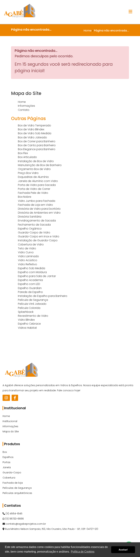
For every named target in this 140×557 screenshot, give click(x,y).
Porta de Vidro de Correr (34, 189)
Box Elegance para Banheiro (36, 149)
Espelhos (8, 457)
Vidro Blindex (26, 320)
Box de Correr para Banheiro (36, 141)
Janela (7, 467)
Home (22, 102)
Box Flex (23, 153)
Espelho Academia (30, 280)
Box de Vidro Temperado (34, 125)
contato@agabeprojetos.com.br (25, 524)
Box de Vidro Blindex (31, 129)
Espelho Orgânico (30, 229)
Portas (6, 462)
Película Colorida (29, 308)
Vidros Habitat (27, 328)
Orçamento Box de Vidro (34, 169)
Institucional (10, 421)
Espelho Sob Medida (31, 268)
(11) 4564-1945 (13, 513)
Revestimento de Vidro (33, 316)
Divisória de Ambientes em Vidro (39, 213)
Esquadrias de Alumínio (33, 177)
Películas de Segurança (17, 488)
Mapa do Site (11, 431)
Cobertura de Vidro (31, 244)
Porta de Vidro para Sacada (37, 185)
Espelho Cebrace (29, 324)
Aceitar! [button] (123, 549)
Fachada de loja (13, 482)
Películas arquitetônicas (17, 493)
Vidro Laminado (28, 256)
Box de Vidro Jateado (32, 137)
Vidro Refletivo (27, 264)
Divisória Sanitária (29, 217)
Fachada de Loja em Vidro (35, 205)
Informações (26, 106)
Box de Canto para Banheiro (37, 145)
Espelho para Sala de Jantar (37, 276)
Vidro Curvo (26, 252)
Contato (23, 110)
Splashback (25, 312)
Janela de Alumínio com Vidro (38, 181)
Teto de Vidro (27, 248)
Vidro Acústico (27, 260)
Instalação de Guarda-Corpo (38, 240)
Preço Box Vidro (28, 173)
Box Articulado (27, 157)
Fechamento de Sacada (34, 225)
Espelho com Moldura (32, 272)
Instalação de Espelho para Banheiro (42, 296)
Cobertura (9, 477)
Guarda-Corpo (12, 472)
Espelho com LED (29, 284)
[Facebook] (15, 398)
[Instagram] (6, 398)
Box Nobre (24, 197)
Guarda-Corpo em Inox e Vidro (38, 236)
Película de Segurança (33, 300)
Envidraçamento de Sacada (37, 220)
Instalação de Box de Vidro (36, 161)
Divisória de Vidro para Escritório (39, 209)
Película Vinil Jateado (32, 304)
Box (5, 452)
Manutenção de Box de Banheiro (40, 165)
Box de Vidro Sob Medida (34, 133)
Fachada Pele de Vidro (33, 193)
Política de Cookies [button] (82, 551)
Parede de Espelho (30, 292)
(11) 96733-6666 (14, 518)
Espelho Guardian (30, 288)
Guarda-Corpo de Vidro (34, 232)
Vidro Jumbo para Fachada (36, 201)
